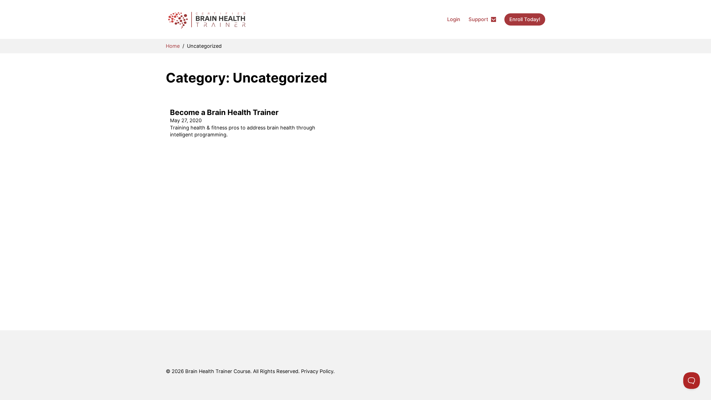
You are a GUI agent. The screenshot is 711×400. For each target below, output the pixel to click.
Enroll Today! (524, 19)
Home (173, 46)
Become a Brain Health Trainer (224, 112)
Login (453, 19)
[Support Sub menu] (493, 19)
